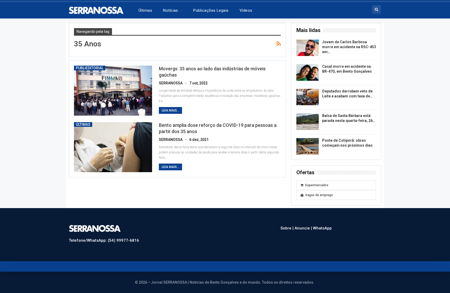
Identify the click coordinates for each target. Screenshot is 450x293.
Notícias (170, 10)
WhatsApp (322, 228)
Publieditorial (89, 68)
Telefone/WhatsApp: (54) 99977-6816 (104, 240)
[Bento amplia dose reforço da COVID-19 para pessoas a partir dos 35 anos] (113, 147)
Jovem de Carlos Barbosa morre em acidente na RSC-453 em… (349, 47)
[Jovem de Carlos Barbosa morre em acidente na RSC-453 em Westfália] (307, 48)
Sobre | (287, 228)
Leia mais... (170, 110)
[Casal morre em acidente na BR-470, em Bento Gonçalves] (307, 72)
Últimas (145, 10)
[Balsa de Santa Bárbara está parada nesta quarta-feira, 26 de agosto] (307, 121)
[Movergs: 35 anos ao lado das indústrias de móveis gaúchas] (113, 91)
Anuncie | (304, 228)
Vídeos (246, 10)
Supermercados (316, 185)
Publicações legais (210, 10)
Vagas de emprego (319, 195)
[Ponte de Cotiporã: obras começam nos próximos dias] (307, 146)
